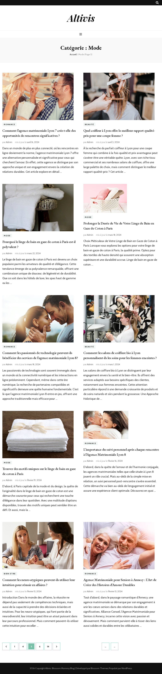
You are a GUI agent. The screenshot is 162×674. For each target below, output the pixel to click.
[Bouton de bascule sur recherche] (157, 2)
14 (49, 646)
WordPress (126, 668)
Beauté (89, 124)
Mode (7, 235)
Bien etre (10, 573)
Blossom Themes (99, 668)
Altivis (81, 18)
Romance (9, 124)
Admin (9, 142)
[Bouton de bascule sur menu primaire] (81, 34)
